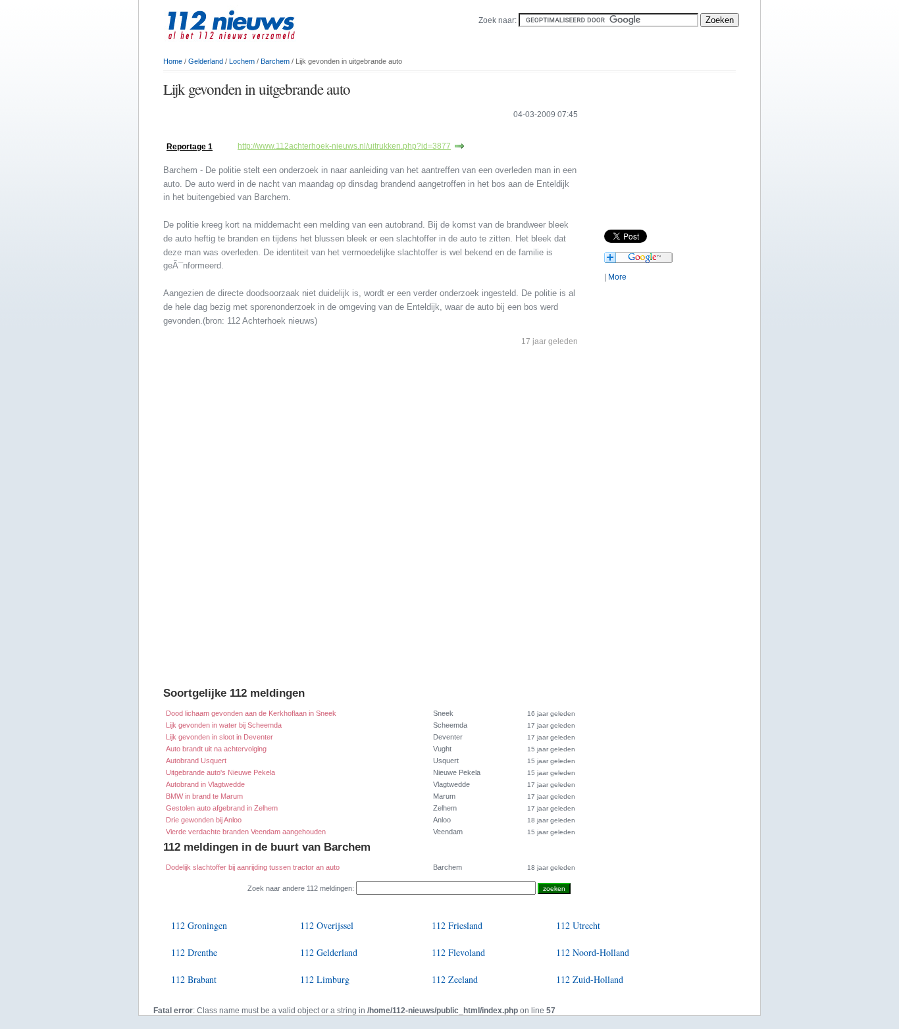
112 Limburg (324, 979)
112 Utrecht (578, 925)
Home (172, 61)
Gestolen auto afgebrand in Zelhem (222, 808)
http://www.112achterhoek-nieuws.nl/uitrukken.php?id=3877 (344, 146)
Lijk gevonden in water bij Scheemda (224, 725)
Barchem (275, 61)
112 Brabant (194, 979)
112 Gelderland (328, 952)
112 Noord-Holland (592, 952)
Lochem (242, 61)
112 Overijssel (326, 925)
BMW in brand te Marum (204, 796)
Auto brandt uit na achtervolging (216, 749)
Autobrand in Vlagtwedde (205, 784)
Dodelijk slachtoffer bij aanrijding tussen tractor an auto (253, 867)
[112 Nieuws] (252, 46)
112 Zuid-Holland (589, 979)
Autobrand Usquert (196, 761)
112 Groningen (199, 925)
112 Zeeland (455, 979)
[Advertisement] (317, 133)
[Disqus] (370, 519)
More (617, 277)
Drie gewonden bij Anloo (204, 820)
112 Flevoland (458, 952)
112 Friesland (457, 925)
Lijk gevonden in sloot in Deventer (219, 737)
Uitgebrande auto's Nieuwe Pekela (220, 772)
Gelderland (205, 61)
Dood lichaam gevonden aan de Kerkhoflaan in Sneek (251, 713)
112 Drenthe (194, 952)
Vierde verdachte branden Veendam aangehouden (246, 832)
